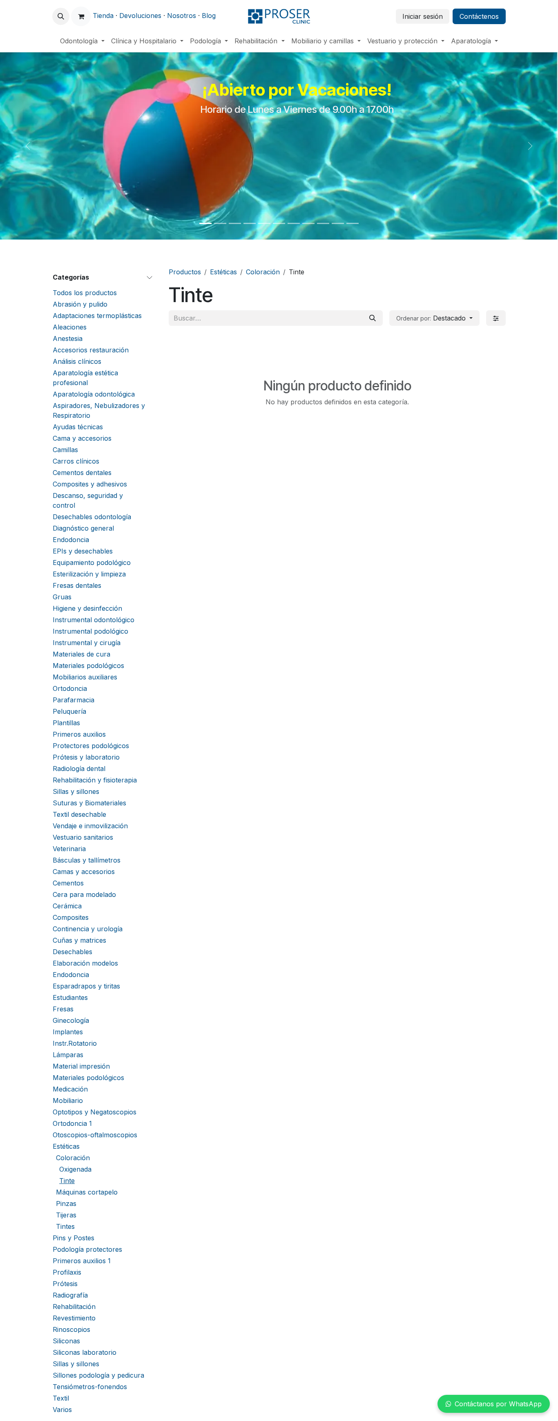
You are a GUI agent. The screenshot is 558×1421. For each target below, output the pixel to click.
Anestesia (68, 338)
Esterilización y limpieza (89, 574)
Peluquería (69, 711)
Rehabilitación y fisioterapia (95, 780)
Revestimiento (74, 1318)
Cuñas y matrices (79, 940)
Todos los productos (85, 293)
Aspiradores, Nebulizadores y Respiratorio (99, 410)
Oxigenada (75, 1169)
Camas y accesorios (84, 871)
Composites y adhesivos (90, 484)
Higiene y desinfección (87, 608)
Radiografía (70, 1295)
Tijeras (66, 1215)
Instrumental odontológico (93, 620)
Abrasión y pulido (80, 304)
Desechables (72, 952)
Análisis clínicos (77, 361)
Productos (185, 272)
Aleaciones (70, 327)
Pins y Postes (73, 1238)
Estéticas (66, 1146)
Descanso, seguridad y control (88, 500)
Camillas (65, 450)
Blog (209, 15)
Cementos (68, 883)
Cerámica (67, 906)
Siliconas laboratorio (84, 1352)
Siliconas (66, 1341)
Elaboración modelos (85, 963)
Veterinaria (69, 849)
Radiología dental (79, 768)
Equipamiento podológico (92, 562)
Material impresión (81, 1066)
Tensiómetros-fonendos (90, 1387)
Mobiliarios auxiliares (85, 677)
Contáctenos (479, 16)
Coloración (73, 1158)
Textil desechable (79, 814)
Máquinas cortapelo (87, 1192)
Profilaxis (67, 1272)
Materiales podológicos (88, 665)
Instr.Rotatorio (75, 1043)
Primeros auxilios (79, 734)
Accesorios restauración (91, 350)
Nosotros (181, 15)
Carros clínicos (76, 461)
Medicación (70, 1089)
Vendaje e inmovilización (90, 826)
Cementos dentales (82, 472)
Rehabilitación (74, 1306)
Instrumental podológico (90, 631)
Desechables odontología (92, 517)
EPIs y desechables (83, 551)
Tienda (103, 15)
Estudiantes (70, 997)
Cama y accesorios (82, 438)
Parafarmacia (73, 700)
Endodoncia (71, 540)
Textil (61, 1398)
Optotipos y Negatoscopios (94, 1112)
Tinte (67, 1181)
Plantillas (66, 723)
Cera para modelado (84, 894)
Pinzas (66, 1203)
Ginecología (71, 1020)
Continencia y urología (88, 929)
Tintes (65, 1226)
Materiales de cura (81, 654)
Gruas (62, 597)
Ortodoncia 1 (72, 1123)
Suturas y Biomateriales (89, 803)
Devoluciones (140, 15)
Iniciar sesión (422, 16)
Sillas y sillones (76, 791)
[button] (60, 16)
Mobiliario (68, 1100)
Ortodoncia (70, 688)
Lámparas (68, 1055)
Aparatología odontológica (94, 394)
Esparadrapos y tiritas (86, 986)
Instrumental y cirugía (87, 643)
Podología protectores (87, 1249)
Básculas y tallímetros (87, 860)
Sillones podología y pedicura (98, 1375)
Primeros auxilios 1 (82, 1261)
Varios (62, 1409)
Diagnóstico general (83, 528)
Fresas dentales (77, 585)
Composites (71, 917)
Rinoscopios (71, 1329)
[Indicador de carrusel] (205, 223)
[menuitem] (82, 41)
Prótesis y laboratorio (86, 757)
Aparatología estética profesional (85, 378)
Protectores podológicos (91, 746)
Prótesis (65, 1284)
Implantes (68, 1032)
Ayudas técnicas (78, 427)
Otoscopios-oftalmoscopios (95, 1135)
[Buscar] (372, 318)
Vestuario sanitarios (83, 837)
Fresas (63, 1009)
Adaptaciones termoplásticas (97, 316)
